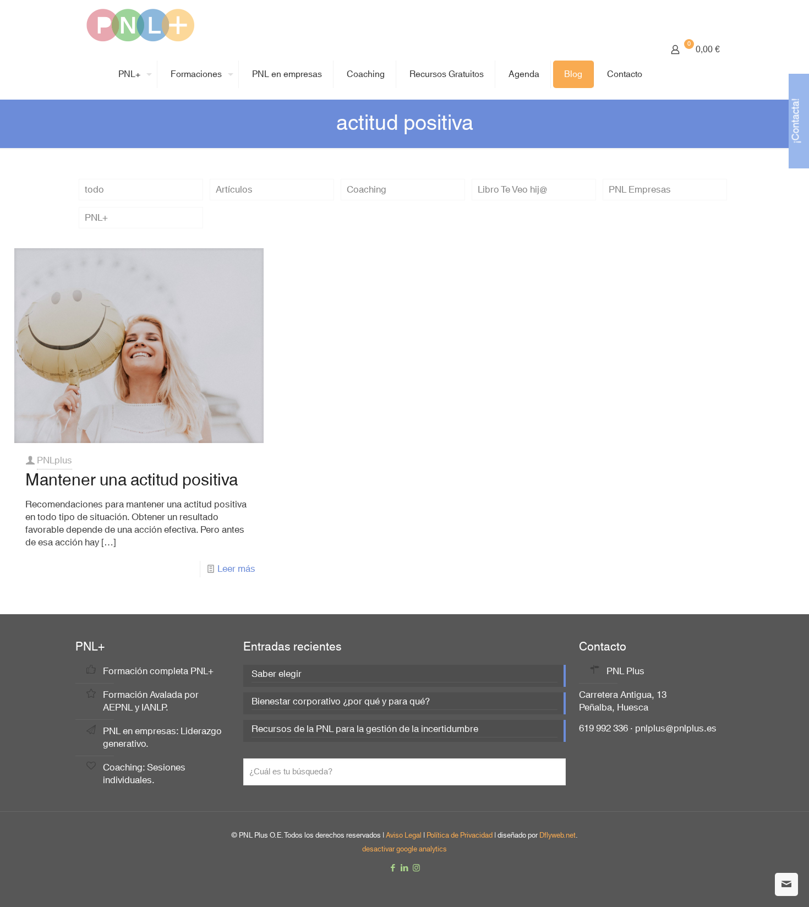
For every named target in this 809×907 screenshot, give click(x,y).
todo (94, 189)
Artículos (234, 189)
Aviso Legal (404, 835)
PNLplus (54, 460)
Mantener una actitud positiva (131, 480)
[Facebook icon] (393, 868)
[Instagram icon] (416, 868)
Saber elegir (277, 675)
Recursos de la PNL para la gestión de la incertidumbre (365, 730)
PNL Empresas (640, 189)
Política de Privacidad (460, 835)
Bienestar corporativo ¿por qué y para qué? (341, 702)
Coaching (366, 189)
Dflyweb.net (557, 835)
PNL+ (96, 217)
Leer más (236, 568)
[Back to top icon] (756, 884)
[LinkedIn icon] (405, 868)
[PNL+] (140, 25)
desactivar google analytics (404, 849)
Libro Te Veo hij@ (513, 189)
